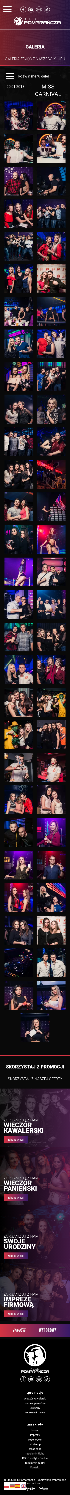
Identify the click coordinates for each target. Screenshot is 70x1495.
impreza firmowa (35, 1412)
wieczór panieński (35, 1403)
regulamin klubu (35, 1453)
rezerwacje (35, 1439)
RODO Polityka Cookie (35, 1458)
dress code (35, 1448)
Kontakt (35, 1467)
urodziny (35, 1407)
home (35, 1430)
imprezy (35, 1434)
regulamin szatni (35, 1462)
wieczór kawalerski (35, 1398)
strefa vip (35, 1444)
